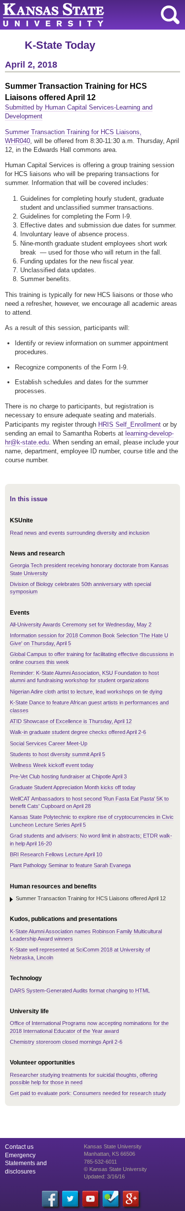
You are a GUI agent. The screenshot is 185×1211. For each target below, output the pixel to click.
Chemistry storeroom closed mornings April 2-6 (66, 1042)
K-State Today (60, 45)
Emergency (20, 1155)
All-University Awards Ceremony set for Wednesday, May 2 (80, 624)
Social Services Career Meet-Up (48, 743)
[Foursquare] (110, 1199)
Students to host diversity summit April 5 (57, 754)
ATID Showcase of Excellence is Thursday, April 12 (71, 721)
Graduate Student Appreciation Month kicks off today (73, 787)
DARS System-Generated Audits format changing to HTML (80, 990)
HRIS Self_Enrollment (129, 424)
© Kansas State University (115, 1169)
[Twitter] (70, 1199)
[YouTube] (90, 1199)
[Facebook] (50, 1199)
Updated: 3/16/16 (104, 1176)
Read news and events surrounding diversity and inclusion (79, 533)
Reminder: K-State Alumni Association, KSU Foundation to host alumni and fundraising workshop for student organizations (84, 676)
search (170, 15)
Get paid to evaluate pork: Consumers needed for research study (88, 1093)
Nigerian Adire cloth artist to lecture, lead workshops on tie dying (86, 692)
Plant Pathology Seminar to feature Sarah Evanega (70, 865)
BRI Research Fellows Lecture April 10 (56, 854)
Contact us (19, 1146)
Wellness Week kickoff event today (52, 765)
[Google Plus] (131, 1199)
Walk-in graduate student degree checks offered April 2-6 (78, 732)
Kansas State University (90, 15)
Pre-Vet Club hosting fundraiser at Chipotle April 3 (68, 776)
